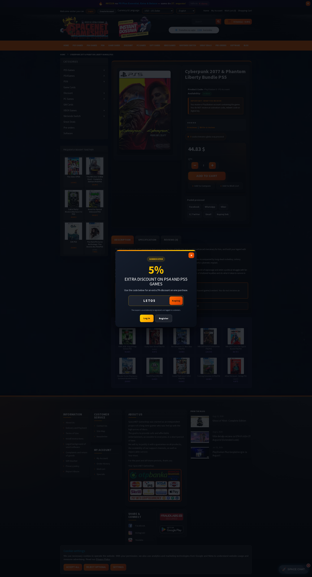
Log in (146, 318)
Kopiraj (176, 300)
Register (163, 318)
